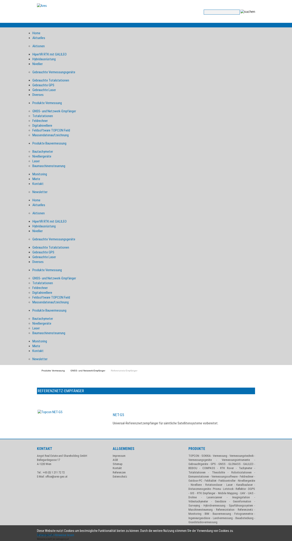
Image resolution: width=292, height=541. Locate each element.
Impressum (119, 455)
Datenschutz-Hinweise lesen (56, 535)
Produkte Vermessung (53, 370)
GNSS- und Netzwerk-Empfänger (87, 370)
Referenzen (119, 472)
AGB (115, 460)
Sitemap (118, 464)
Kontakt (117, 468)
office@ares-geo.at (56, 476)
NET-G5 (118, 414)
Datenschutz (120, 476)
